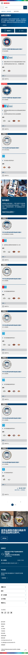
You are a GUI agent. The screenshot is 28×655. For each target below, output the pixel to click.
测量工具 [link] (3, 587)
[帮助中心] (25, 603)
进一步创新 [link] (4, 595)
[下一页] (20, 502)
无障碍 (2, 626)
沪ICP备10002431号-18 (6, 640)
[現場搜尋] (25, 7)
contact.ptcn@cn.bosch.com (9, 563)
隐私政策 (3, 624)
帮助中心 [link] (3, 602)
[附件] (25, 591)
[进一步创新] (25, 595)
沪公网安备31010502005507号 (8, 642)
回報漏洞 (3, 644)
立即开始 (4, 538)
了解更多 (4, 578)
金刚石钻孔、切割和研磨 (6, 11)
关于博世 (3, 628)
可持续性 (3, 631)
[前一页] (7, 502)
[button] (2, 613)
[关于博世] (25, 599)
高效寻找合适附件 (8, 212)
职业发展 (3, 633)
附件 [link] (2, 591)
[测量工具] (25, 587)
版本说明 (3, 621)
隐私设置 (3, 637)
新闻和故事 (3, 635)
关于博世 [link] (3, 599)
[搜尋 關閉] (22, 7)
